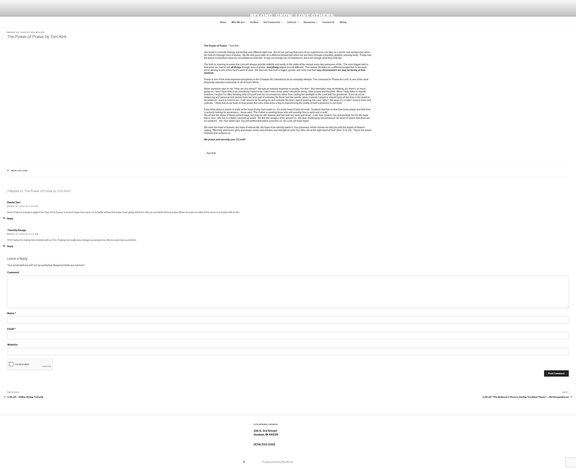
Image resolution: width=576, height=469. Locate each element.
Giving (343, 22)
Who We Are (238, 22)
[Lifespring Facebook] (232, 461)
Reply (10, 218)
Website (12, 344)
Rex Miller (37, 32)
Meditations (19, 171)
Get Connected (271, 22)
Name (11, 313)
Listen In (291, 22)
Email (11, 328)
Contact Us (328, 22)
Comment (13, 272)
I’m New (254, 22)
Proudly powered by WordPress (277, 462)
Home (223, 22)
